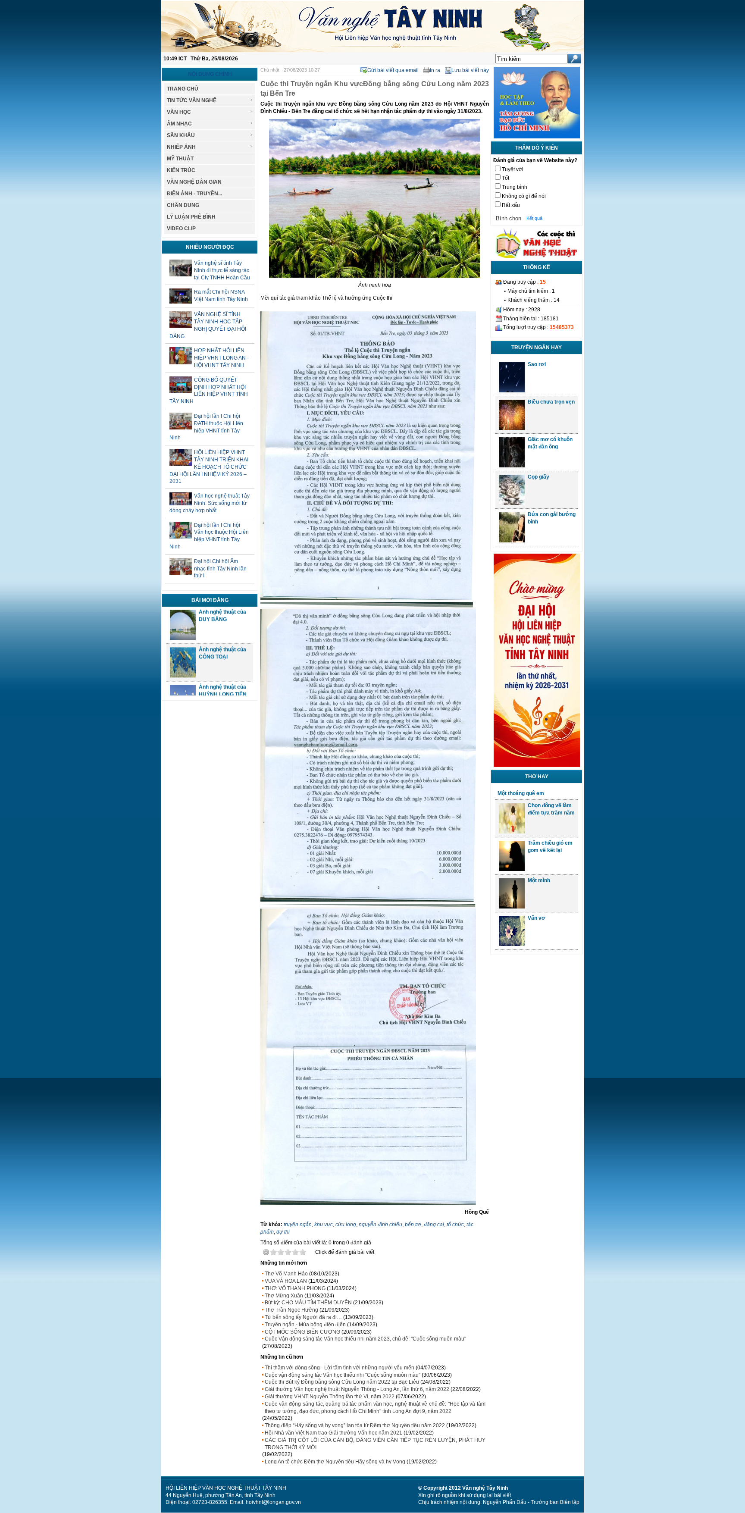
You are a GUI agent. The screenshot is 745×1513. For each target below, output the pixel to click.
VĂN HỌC (179, 112)
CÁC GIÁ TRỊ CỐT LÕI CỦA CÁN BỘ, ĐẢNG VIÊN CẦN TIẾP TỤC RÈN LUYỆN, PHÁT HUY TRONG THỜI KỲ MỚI (375, 1443)
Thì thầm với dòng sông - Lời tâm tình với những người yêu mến (339, 1368)
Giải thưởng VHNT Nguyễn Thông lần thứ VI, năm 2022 (329, 1397)
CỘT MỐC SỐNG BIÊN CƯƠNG (302, 1332)
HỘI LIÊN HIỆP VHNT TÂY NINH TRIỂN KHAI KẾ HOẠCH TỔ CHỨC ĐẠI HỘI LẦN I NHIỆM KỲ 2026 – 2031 (208, 466)
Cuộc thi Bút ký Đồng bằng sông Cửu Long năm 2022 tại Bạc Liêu (342, 1382)
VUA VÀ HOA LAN (286, 1281)
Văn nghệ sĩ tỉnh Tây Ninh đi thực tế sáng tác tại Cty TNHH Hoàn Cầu (222, 270)
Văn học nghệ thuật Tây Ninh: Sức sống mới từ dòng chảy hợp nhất (209, 503)
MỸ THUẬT (180, 159)
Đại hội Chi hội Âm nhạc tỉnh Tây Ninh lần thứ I (220, 568)
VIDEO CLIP (181, 229)
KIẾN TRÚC (181, 170)
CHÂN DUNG (183, 205)
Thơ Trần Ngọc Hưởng (291, 1310)
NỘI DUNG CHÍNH (210, 74)
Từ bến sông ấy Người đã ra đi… (303, 1317)
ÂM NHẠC (179, 124)
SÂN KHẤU (181, 135)
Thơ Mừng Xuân (284, 1296)
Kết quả (534, 218)
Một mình (539, 880)
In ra (435, 70)
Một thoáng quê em (521, 793)
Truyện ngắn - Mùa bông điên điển (305, 1325)
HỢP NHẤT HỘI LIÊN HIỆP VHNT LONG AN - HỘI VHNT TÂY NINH (221, 358)
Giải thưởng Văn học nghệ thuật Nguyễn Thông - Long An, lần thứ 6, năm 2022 (357, 1389)
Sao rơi (537, 364)
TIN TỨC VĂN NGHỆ (191, 100)
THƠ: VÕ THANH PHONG (295, 1288)
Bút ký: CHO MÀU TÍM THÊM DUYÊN (308, 1303)
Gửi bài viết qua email (393, 70)
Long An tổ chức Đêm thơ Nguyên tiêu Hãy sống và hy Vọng (335, 1462)
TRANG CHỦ (182, 89)
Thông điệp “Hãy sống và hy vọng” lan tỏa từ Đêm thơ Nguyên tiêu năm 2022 (355, 1425)
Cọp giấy (538, 477)
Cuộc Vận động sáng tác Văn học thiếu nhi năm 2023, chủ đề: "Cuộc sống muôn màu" (365, 1339)
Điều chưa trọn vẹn (551, 402)
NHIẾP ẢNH (181, 147)
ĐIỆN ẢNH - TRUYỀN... (194, 194)
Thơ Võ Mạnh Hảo (286, 1274)
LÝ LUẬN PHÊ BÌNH (191, 217)
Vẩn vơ (536, 918)
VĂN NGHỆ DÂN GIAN (194, 182)
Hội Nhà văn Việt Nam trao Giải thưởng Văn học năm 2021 (333, 1433)
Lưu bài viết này (470, 70)
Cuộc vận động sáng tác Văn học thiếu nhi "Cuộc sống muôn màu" (342, 1375)
